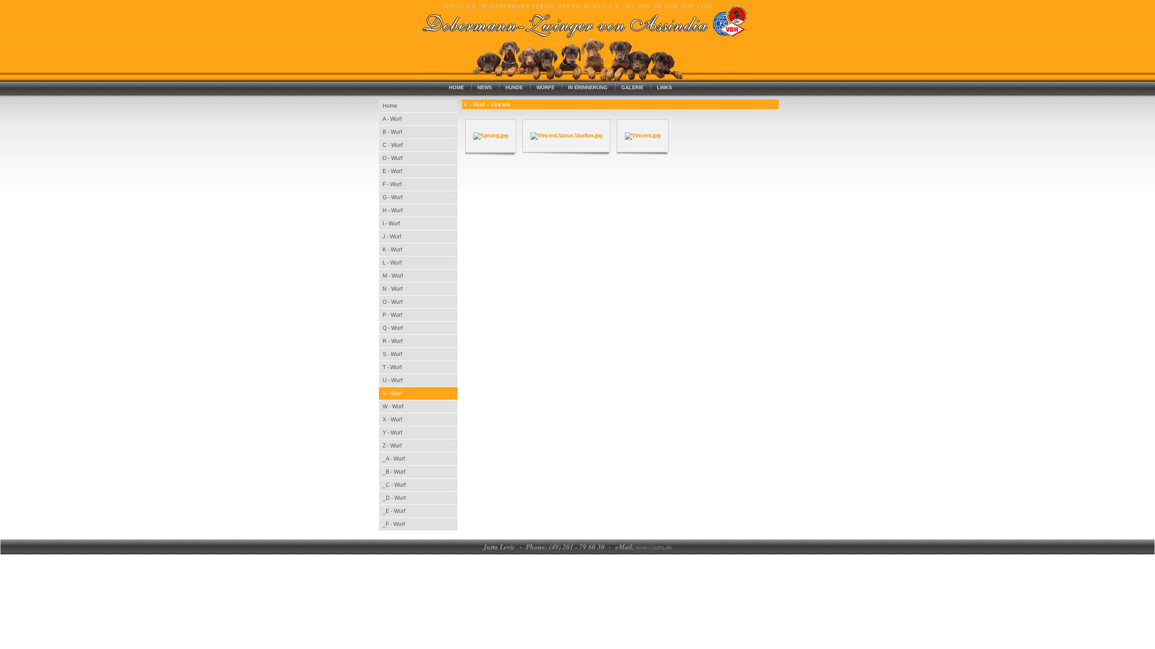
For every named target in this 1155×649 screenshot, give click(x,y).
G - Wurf (420, 197)
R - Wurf (420, 341)
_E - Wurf (420, 510)
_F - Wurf (394, 524)
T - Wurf (420, 367)
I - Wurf (420, 223)
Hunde (514, 87)
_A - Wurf (420, 458)
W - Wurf (420, 406)
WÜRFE (545, 87)
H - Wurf (392, 210)
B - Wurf (392, 132)
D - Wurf (392, 158)
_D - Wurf (420, 497)
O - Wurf (420, 301)
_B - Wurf (420, 471)
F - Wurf (392, 184)
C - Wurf (420, 145)
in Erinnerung (588, 87)
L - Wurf (420, 262)
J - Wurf (392, 236)
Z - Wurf (420, 445)
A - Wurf (420, 118)
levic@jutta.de (653, 547)
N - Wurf (420, 288)
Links (664, 87)
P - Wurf (420, 314)
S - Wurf (392, 354)
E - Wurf (420, 171)
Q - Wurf (420, 327)
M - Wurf (393, 276)
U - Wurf (420, 380)
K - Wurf (392, 250)
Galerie (632, 87)
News (484, 87)
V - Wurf (420, 393)
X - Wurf (420, 419)
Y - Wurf (420, 432)
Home (456, 87)
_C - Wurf (420, 484)
